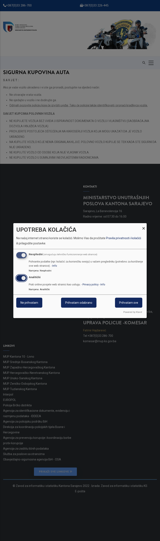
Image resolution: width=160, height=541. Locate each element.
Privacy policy (90, 284)
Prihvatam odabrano (78, 302)
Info (54, 265)
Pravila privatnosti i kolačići (123, 238)
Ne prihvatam (29, 302)
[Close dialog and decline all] (143, 225)
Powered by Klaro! (132, 312)
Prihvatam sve (128, 302)
